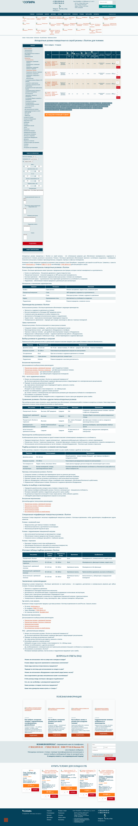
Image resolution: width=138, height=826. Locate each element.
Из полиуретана (29, 93)
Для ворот (27, 114)
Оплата (60, 14)
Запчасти (26, 146)
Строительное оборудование (30, 137)
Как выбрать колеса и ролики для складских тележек (79, 721)
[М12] (25, 200)
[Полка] (31, 770)
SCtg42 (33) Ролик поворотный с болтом (55, 94)
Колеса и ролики (28, 48)
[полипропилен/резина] (30, 217)
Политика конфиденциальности (81, 819)
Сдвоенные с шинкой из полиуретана (31, 96)
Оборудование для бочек (30, 132)
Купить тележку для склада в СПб (69, 766)
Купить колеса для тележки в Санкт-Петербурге (55, 108)
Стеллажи (26, 144)
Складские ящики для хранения (31, 142)
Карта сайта (89, 14)
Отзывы (82, 14)
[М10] (25, 199)
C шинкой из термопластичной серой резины (32, 85)
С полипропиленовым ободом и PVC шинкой (33, 81)
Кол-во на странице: (27, 156)
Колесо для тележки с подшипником (52, 106)
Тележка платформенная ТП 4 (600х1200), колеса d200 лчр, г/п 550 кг (88, 776)
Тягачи (25, 127)
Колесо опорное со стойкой (95, 103)
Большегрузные (28, 52)
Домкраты (26, 139)
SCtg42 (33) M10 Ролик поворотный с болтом (55, 84)
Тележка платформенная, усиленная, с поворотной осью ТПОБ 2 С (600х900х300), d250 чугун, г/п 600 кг (106, 779)
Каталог (47, 14)
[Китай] (25, 234)
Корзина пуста (112, 14)
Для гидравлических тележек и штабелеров (32, 54)
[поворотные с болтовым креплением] (33, 190)
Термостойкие (28, 107)
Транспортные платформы (30, 134)
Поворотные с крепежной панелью (32, 62)
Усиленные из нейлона (30, 101)
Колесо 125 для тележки (90, 104)
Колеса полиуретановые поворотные (100, 106)
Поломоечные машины (29, 130)
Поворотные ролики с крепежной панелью (38, 368)
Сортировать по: (26, 159)
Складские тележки (28, 117)
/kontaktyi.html (44, 612)
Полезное (75, 14)
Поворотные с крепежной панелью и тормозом (32, 68)
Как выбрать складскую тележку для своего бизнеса (56, 721)
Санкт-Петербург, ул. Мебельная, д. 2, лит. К (83, 1)
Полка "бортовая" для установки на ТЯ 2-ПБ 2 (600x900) (29, 774)
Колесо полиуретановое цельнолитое (68, 106)
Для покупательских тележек (31, 109)
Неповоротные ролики (32, 372)
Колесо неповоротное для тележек (84, 106)
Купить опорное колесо (97, 108)
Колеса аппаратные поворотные (51, 103)
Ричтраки (26, 124)
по (23, 161)
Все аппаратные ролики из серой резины (37, 511)
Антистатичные (29, 78)
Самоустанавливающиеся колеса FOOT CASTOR (32, 111)
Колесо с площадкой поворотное (72, 108)
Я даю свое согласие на (102, 755)
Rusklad (25, 778)
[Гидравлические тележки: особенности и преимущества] (104, 709)
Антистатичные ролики (32, 374)
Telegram (55, 9)
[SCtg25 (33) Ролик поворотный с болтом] (48, 64)
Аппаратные (27, 58)
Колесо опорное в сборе (107, 103)
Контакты (96, 14)
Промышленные (28, 50)
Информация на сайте (79, 821)
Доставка (53, 14)
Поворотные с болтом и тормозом (34, 72)
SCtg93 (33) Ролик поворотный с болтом (55, 73)
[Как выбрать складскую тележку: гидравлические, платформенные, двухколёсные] (34, 709)
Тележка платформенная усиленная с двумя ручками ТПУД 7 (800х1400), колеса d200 (50, 777)
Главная (32, 14)
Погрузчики (26, 129)
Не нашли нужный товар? (57, 115)
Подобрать (32, 243)
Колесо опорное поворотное (66, 109)
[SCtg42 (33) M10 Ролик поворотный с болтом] (48, 84)
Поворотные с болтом (31, 70)
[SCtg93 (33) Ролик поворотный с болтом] (48, 74)
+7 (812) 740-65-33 (58, 3)
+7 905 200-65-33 (65, 264)
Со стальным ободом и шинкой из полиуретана (33, 99)
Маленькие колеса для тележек (103, 104)
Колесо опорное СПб (63, 103)
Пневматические (29, 56)
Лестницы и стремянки (29, 135)
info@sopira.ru (56, 10)
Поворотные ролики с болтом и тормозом (38, 370)
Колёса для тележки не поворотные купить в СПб (79, 103)
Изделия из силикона (29, 140)
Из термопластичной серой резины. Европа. (33, 88)
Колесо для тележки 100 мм (86, 108)
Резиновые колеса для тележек (77, 104)
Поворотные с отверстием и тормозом (32, 76)
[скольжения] (27, 226)
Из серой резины (29, 60)
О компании (39, 14)
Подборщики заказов (29, 125)
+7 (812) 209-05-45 (58, 1)
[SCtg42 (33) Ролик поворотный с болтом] (48, 94)
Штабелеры (26, 122)
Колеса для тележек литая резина (52, 109)
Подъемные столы (28, 120)
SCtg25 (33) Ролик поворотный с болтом (55, 63)
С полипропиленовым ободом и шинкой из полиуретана (32, 91)
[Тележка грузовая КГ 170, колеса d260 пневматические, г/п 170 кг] (69, 772)
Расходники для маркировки (31, 147)
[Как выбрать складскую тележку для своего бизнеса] (57, 709)
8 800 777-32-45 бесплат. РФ (72, 747)
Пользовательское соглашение (81, 818)
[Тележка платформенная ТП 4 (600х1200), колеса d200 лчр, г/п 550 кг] (88, 772)
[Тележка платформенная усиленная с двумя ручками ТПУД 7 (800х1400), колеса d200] (50, 772)
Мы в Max (64, 9)
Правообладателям (78, 822)
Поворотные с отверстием (32, 73)
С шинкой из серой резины (31, 83)
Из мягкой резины (29, 106)
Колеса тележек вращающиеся (64, 104)
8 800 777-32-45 (46, 264)
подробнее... (34, 735)
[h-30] (25, 208)
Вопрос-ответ (67, 14)
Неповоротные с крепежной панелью (32, 65)
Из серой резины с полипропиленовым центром (32, 103)
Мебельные (27, 115)
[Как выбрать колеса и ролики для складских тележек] (80, 709)
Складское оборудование (30, 119)
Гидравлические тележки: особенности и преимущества (104, 721)
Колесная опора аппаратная (51, 104)
